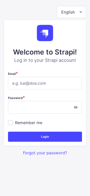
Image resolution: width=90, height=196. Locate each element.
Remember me (28, 122)
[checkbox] (10, 122)
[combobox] (71, 12)
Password (16, 97)
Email (13, 73)
